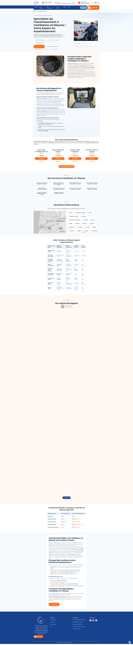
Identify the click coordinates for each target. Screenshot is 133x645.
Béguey (77, 223)
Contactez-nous (53, 619)
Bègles (71, 223)
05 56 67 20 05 (39, 46)
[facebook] (93, 3)
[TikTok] (96, 620)
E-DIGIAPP (74, 642)
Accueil (36, 6)
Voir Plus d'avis (66, 497)
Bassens (93, 219)
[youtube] (96, 3)
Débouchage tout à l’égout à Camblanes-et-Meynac (92, 183)
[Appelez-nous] (89, 7)
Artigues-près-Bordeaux (75, 219)
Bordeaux (81, 227)
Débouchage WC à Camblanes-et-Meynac (42, 189)
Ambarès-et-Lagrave (80, 212)
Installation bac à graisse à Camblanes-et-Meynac (92, 189)
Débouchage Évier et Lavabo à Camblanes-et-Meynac (75, 183)
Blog (69, 6)
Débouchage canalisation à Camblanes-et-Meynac (42, 183)
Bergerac (85, 223)
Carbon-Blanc (95, 230)
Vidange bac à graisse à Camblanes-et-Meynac (59, 193)
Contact (64, 6)
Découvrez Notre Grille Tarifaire (67, 166)
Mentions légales (53, 624)
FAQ (51, 626)
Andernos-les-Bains (74, 216)
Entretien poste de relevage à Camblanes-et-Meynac (75, 189)
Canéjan (86, 230)
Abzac (71, 212)
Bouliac (87, 227)
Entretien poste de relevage (77, 624)
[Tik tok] (98, 3)
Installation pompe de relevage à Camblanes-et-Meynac (42, 193)
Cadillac (79, 230)
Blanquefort (72, 227)
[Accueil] (36, 3)
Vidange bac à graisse (76, 628)
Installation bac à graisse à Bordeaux (79, 626)
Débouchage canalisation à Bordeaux (79, 619)
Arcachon (84, 216)
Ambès (90, 212)
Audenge (86, 219)
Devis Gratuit (41, 158)
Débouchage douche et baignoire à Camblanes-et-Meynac (58, 184)
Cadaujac (72, 230)
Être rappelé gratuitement (53, 46)
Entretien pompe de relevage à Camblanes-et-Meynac (59, 189)
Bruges (94, 227)
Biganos (92, 223)
